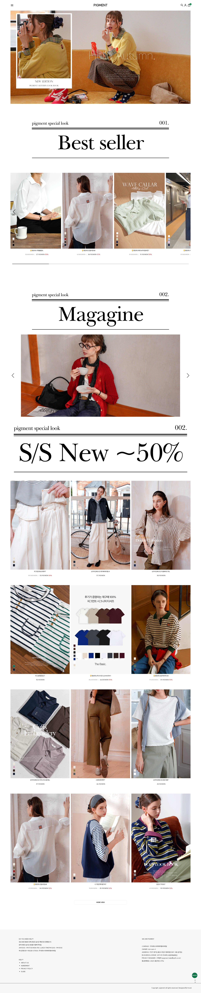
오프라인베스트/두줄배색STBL (161, 571)
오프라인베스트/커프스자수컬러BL (40, 780)
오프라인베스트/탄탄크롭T (161, 780)
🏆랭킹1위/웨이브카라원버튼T (140, 250)
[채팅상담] (195, 975)
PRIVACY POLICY (27, 969)
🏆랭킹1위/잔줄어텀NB (88, 250)
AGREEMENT (25, 966)
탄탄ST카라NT (160, 884)
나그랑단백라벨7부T (100, 884)
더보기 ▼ (100, 902)
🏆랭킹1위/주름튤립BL (36, 250)
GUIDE (23, 971)
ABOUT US (25, 963)
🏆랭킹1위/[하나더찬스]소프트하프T (100, 676)
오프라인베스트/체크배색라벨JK (100, 571)
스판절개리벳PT (100, 780)
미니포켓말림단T (40, 676)
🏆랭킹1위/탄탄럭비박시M (161, 676)
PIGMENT (101, 5)
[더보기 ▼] (100, 902)
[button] (14, 211)
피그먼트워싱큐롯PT (40, 571)
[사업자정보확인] (172, 955)
